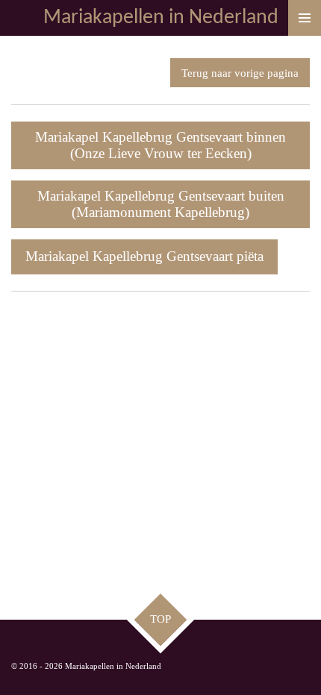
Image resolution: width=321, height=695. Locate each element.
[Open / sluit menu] (304, 18)
